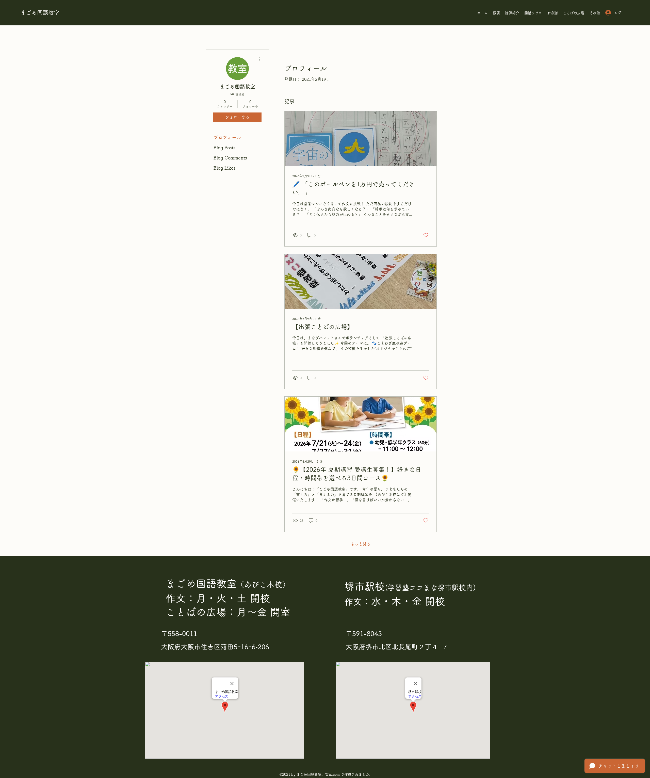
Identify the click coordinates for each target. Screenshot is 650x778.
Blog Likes (225, 168)
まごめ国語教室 (39, 12)
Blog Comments (230, 157)
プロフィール (227, 137)
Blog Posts (224, 147)
